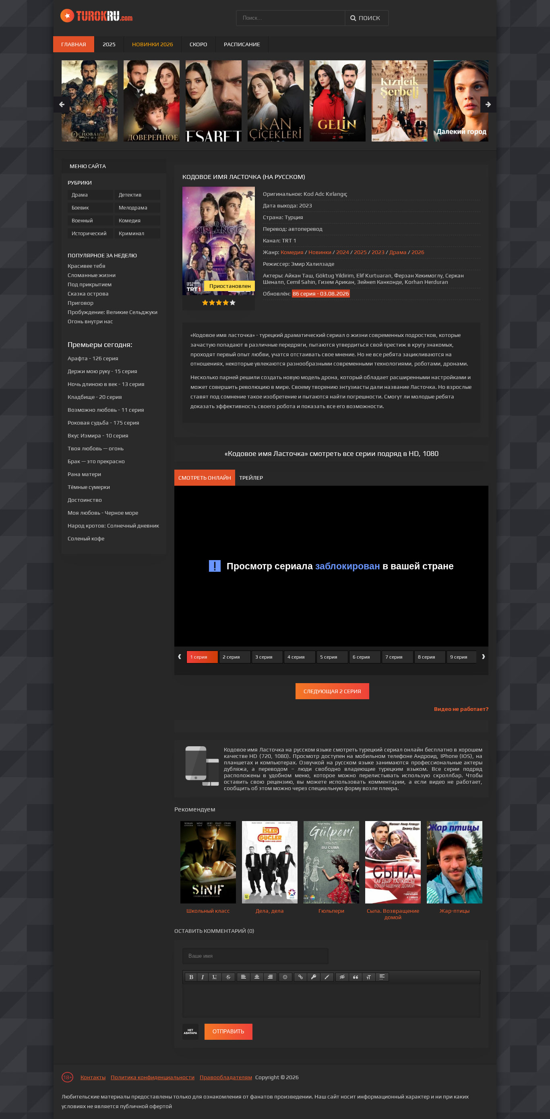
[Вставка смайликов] (285, 977)
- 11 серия (106, 410)
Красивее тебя (86, 266)
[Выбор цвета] (327, 977)
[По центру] (257, 977)
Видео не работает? (461, 709)
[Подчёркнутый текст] (215, 977)
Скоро (198, 44)
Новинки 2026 (152, 44)
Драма (398, 252)
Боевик (80, 208)
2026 (417, 252)
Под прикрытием (90, 284)
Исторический (89, 233)
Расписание (242, 44)
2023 (378, 252)
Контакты (93, 1077)
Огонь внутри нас (90, 321)
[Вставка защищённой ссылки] (313, 977)
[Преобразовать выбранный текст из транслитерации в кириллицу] (369, 977)
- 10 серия (98, 435)
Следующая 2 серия (332, 691)
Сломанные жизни (92, 275)
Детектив (130, 195)
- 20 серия (95, 397)
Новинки (319, 252)
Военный (82, 221)
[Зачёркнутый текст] (228, 977)
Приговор (80, 303)
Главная (73, 44)
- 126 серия (93, 358)
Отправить (228, 1032)
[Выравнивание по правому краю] (270, 977)
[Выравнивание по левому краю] (243, 977)
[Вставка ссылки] (300, 977)
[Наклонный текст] (203, 977)
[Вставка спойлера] (382, 977)
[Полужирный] (191, 977)
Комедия (292, 252)
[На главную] (100, 16)
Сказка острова (88, 293)
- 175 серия (103, 422)
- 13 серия (106, 384)
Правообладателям (226, 1077)
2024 (342, 252)
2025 (360, 252)
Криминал (131, 233)
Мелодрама (133, 208)
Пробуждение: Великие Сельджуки (112, 312)
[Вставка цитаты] (355, 977)
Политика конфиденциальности (152, 1077)
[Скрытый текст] (342, 977)
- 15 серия (102, 371)
